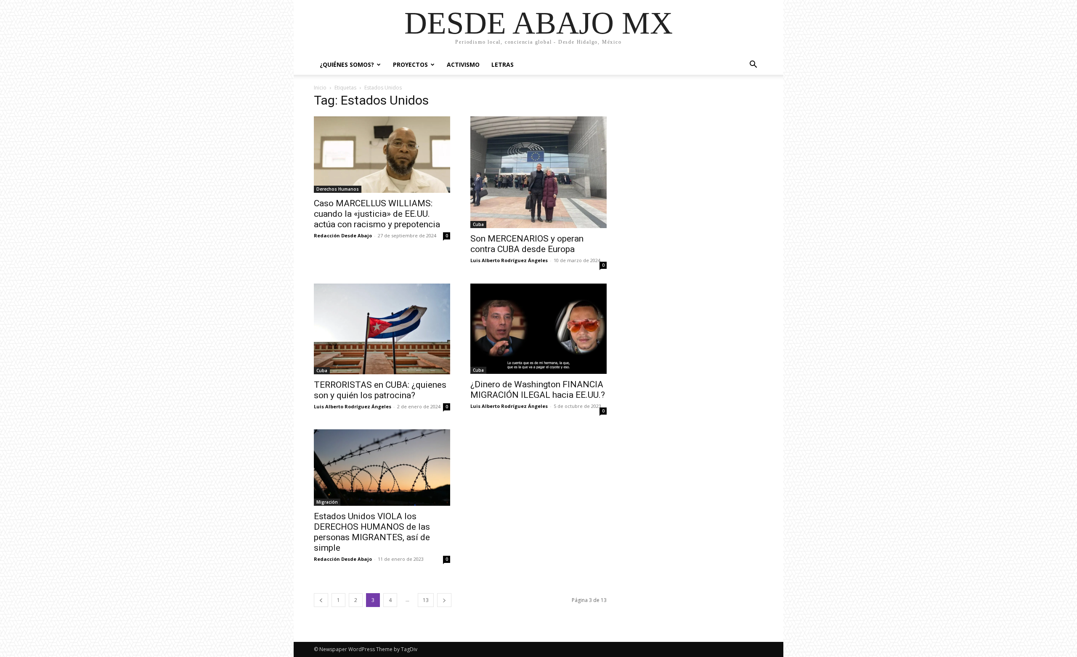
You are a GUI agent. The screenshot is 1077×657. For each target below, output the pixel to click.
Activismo (463, 64)
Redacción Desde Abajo (343, 235)
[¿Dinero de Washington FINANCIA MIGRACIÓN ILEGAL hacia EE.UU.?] (538, 329)
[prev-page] (321, 600)
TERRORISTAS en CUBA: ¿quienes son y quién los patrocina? (380, 390)
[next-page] (444, 600)
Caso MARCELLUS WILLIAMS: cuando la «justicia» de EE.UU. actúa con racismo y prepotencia (377, 213)
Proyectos (410, 64)
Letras (502, 64)
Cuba (478, 224)
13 (426, 600)
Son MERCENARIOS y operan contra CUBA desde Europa (527, 244)
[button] (753, 65)
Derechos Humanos (337, 189)
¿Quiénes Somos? (347, 64)
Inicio (320, 87)
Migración (327, 502)
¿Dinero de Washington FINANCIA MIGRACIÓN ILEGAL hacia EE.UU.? (537, 389)
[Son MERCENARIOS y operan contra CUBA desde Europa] (538, 172)
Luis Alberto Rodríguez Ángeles (509, 260)
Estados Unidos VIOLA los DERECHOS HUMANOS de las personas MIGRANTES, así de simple (372, 532)
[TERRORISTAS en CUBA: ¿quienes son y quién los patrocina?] (382, 329)
